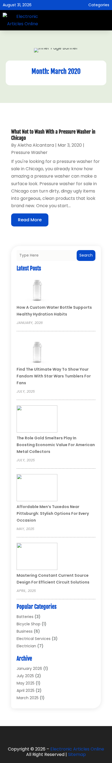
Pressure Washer (29, 152)
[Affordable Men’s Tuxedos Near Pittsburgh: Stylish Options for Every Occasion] (37, 488)
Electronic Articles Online (77, 749)
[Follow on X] (50, 736)
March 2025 (28, 698)
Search (86, 255)
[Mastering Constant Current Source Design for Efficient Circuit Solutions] (37, 557)
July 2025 (25, 676)
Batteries (25, 616)
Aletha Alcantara (35, 145)
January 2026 (29, 668)
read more (30, 220)
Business (25, 631)
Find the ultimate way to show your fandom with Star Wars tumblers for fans (54, 376)
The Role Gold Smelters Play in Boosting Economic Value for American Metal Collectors (56, 444)
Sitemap (77, 754)
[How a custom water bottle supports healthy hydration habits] (37, 289)
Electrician (26, 646)
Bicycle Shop (29, 624)
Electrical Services (34, 638)
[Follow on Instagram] (61, 736)
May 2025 (26, 683)
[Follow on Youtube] (72, 736)
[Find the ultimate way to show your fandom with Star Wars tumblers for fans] (37, 351)
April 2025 (26, 690)
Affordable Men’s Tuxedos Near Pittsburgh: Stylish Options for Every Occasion (53, 513)
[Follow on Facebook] (39, 736)
